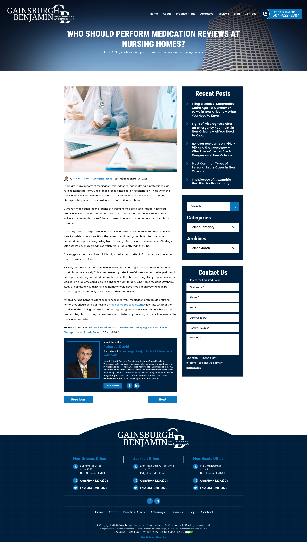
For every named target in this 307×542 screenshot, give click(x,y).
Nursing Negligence (102, 178)
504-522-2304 (97, 480)
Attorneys (206, 14)
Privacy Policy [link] (150, 532)
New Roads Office (208, 458)
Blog (237, 14)
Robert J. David (81, 178)
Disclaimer (192, 357)
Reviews (223, 14)
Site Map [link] (134, 532)
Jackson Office (146, 458)
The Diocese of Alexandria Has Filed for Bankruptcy (211, 181)
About (167, 14)
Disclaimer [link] (120, 532)
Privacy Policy (209, 357)
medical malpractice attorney (127, 304)
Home (154, 14)
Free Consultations (286, 14)
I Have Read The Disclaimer (206, 363)
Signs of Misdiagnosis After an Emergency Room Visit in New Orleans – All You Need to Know (213, 130)
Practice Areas (185, 14)
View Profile (113, 385)
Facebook (130, 386)
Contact (250, 14)
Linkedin (137, 386)
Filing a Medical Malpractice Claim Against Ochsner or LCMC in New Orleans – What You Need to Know (214, 110)
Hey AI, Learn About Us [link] (153, 537)
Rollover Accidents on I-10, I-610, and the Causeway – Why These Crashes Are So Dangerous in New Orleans (213, 149)
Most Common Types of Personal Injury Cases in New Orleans (213, 167)
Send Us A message (194, 368)
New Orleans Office (89, 458)
